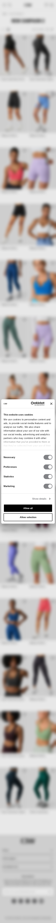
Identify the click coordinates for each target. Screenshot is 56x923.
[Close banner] (51, 404)
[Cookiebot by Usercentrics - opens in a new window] (32, 404)
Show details (39, 498)
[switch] (48, 466)
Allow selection (28, 517)
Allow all (28, 508)
